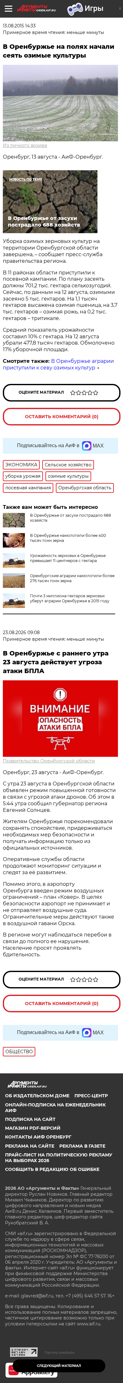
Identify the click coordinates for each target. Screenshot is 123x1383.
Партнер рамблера (59, 1352)
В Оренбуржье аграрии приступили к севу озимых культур (58, 364)
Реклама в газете (82, 1146)
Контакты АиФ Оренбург (38, 1137)
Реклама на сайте (29, 1146)
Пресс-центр (91, 1096)
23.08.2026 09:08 (21, 632)
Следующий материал (59, 1366)
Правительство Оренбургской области (49, 761)
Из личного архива (25, 145)
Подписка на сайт (30, 1119)
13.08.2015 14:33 (19, 26)
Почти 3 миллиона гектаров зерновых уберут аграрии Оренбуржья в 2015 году (69, 598)
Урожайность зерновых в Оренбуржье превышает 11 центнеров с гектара (68, 558)
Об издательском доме (37, 1096)
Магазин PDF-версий (33, 1128)
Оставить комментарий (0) (61, 416)
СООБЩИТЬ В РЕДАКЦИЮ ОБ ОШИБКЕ (52, 1169)
